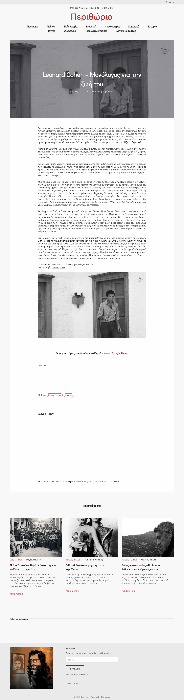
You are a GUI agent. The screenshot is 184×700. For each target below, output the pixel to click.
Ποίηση (51, 26)
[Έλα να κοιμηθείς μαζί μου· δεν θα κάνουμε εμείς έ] (143, 631)
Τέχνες (51, 30)
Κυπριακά (133, 26)
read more (16, 593)
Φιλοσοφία (70, 30)
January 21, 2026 (73, 559)
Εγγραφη (75, 669)
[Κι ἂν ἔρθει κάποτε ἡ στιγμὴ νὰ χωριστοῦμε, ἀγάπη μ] (40, 631)
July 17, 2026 (16, 559)
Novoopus (105, 697)
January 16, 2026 (129, 559)
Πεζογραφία (70, 26)
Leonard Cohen (54, 395)
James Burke (58, 267)
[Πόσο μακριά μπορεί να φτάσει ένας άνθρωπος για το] (20, 631)
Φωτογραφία (112, 26)
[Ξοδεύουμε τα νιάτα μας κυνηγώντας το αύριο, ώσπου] (102, 631)
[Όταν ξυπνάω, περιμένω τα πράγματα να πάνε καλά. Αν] (164, 631)
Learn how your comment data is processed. (97, 481)
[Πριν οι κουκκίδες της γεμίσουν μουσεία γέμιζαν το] (123, 631)
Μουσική (91, 26)
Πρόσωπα (32, 26)
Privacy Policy (72, 682)
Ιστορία (152, 26)
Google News (120, 353)
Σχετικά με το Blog (126, 30)
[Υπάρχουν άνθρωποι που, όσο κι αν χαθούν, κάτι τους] (61, 631)
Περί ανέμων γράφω (96, 30)
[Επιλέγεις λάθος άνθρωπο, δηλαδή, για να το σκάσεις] (82, 631)
